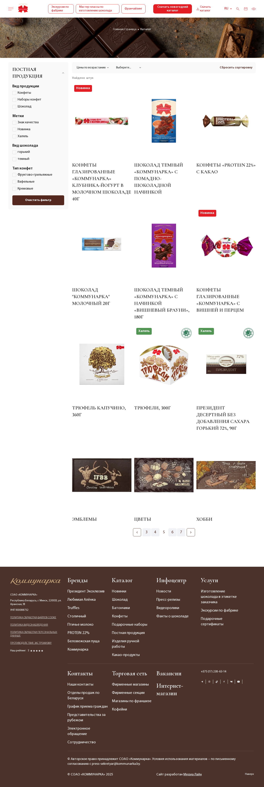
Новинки (119, 591)
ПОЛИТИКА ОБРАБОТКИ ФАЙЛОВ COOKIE (33, 617)
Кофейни (119, 709)
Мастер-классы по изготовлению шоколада (95, 8)
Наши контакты (80, 685)
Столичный (76, 616)
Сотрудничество (81, 742)
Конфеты (120, 616)
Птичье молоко (80, 625)
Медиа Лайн (192, 774)
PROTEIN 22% (78, 633)
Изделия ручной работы (125, 644)
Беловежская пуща (83, 641)
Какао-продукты (126, 655)
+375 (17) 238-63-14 (214, 671)
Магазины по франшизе (132, 701)
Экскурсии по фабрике (60, 8)
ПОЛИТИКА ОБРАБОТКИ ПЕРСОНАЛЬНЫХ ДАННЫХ (33, 634)
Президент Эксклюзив (86, 591)
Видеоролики (167, 608)
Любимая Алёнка (81, 600)
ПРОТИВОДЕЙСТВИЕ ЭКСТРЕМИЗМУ (31, 643)
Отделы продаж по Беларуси (83, 695)
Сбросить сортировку (236, 67)
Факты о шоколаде (172, 616)
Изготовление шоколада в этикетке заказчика (219, 597)
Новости (163, 591)
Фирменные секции (128, 693)
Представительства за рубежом (86, 717)
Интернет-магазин (169, 689)
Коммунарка (77, 650)
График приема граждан (87, 707)
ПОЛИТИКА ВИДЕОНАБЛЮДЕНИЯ (29, 625)
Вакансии (168, 673)
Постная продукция (128, 633)
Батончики (121, 608)
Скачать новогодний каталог (172, 8)
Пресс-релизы (168, 600)
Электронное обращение (78, 731)
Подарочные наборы (129, 625)
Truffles (73, 608)
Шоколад (120, 600)
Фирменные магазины (130, 685)
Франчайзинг (133, 8)
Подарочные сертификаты (212, 621)
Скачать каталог (205, 8)
